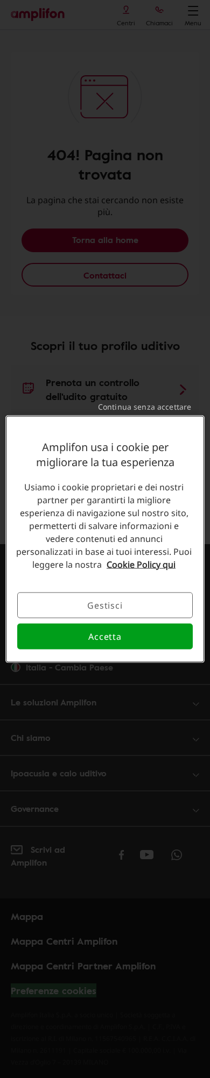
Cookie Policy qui (141, 564)
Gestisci (104, 605)
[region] (105, 539)
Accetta (105, 636)
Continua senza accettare (144, 406)
